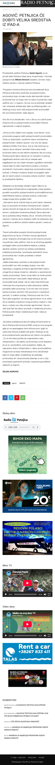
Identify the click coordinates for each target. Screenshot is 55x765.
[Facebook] (5, 397)
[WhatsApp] (22, 397)
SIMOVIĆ (22, 383)
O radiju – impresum (18, 757)
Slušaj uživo (32, 757)
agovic (14, 383)
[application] (27, 583)
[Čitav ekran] (49, 594)
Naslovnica (6, 10)
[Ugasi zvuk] (45, 594)
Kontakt (41, 757)
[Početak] (6, 594)
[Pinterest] (16, 397)
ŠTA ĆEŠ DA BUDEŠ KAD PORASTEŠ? (25, 721)
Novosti (16, 10)
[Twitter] (11, 397)
